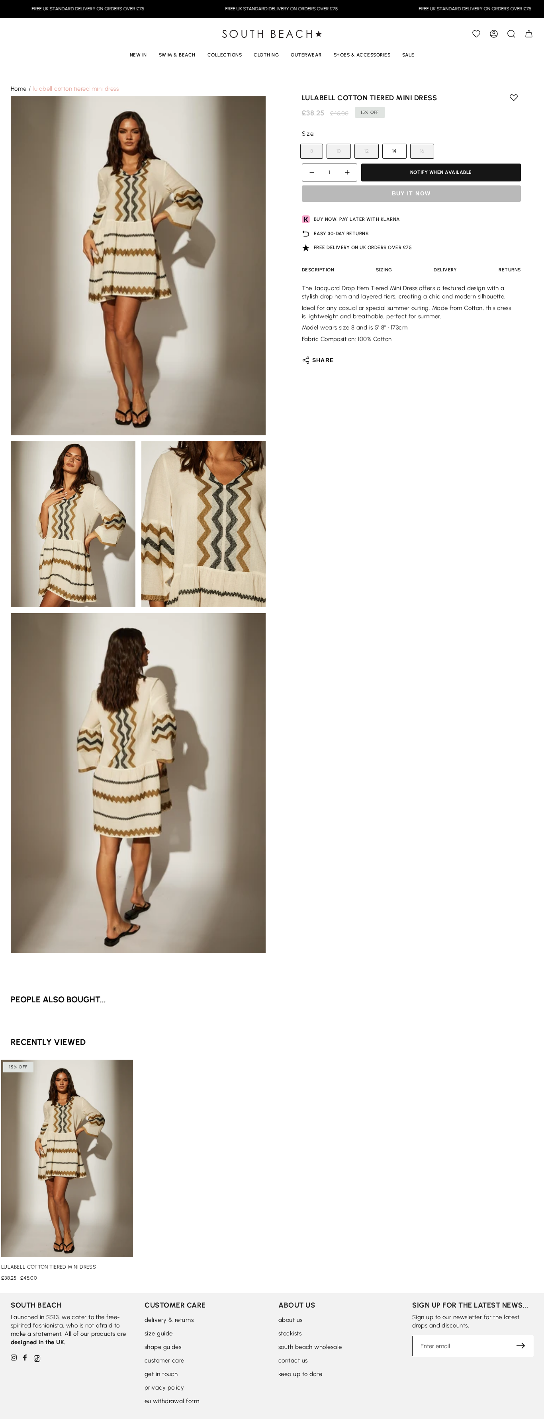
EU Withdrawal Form (172, 1401)
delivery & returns (169, 1319)
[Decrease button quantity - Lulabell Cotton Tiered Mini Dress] (313, 172)
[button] (511, 34)
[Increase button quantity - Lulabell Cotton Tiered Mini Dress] (346, 172)
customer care (164, 1360)
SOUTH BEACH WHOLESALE (310, 1347)
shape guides (163, 1347)
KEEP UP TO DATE (300, 1374)
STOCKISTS (289, 1333)
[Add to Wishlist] (476, 34)
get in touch (161, 1374)
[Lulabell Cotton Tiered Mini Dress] (67, 1158)
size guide (159, 1333)
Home (19, 88)
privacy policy (164, 1387)
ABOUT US (290, 1319)
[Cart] (529, 34)
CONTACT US (293, 1360)
